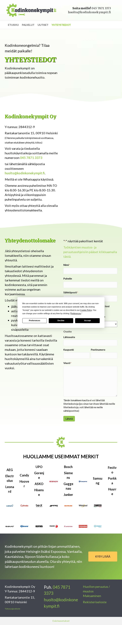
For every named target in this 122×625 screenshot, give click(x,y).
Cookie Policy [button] (86, 310)
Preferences (34, 320)
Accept (87, 320)
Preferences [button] (76, 313)
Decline (61, 320)
